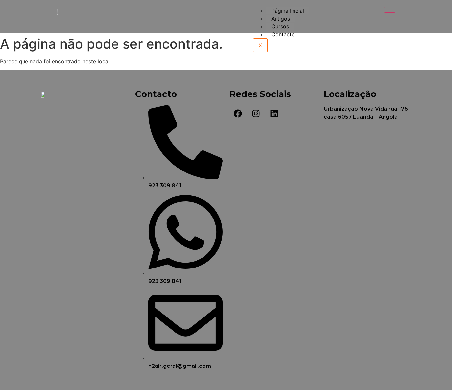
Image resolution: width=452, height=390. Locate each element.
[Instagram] (256, 113)
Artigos (280, 18)
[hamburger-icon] (389, 10)
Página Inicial (287, 10)
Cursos (280, 26)
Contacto (283, 34)
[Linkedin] (274, 113)
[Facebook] (237, 113)
